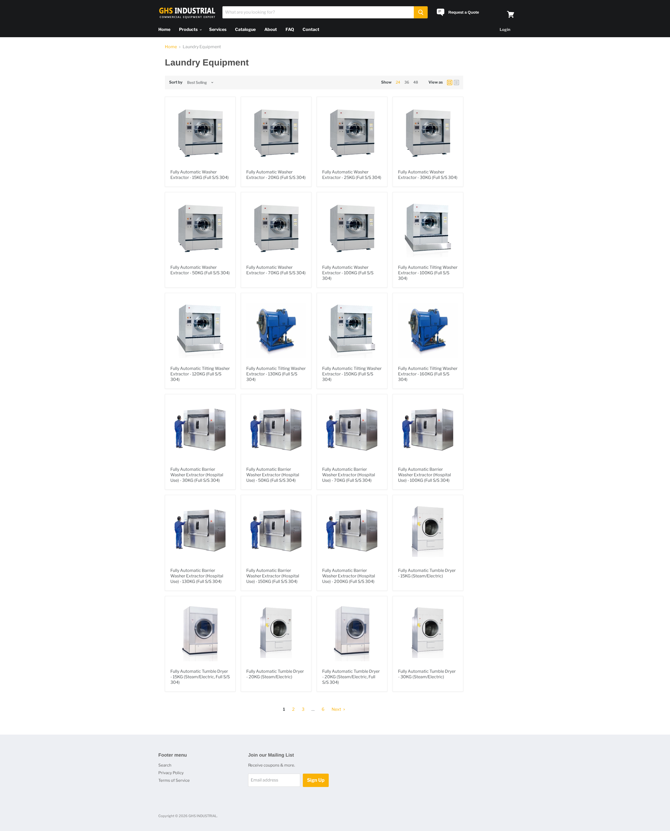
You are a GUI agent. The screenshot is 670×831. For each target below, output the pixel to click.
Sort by (175, 82)
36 (406, 82)
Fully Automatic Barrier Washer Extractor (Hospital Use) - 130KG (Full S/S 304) (196, 576)
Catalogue (245, 29)
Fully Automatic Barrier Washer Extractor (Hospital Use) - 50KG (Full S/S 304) (272, 475)
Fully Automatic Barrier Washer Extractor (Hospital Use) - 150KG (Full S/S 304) (272, 576)
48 (415, 82)
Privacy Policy (171, 772)
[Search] (421, 12)
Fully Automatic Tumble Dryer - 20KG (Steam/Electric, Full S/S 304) (351, 677)
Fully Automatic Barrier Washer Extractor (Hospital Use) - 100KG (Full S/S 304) (424, 475)
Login (505, 29)
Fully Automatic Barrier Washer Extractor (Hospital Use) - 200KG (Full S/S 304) (348, 576)
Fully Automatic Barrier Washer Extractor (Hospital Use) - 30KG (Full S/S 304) (196, 475)
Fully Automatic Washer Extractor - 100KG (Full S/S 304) (347, 273)
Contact (311, 29)
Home (164, 29)
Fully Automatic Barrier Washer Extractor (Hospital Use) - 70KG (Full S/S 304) (348, 475)
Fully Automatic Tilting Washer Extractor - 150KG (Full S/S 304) (352, 374)
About (270, 29)
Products (188, 29)
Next (337, 709)
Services (217, 29)
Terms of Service (174, 780)
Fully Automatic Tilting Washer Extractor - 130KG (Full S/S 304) (276, 374)
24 (398, 82)
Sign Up (316, 780)
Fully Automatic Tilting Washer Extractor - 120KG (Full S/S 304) (200, 374)
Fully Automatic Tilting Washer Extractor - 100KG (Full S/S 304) (427, 273)
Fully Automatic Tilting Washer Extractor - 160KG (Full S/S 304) (427, 374)
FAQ (290, 29)
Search (164, 765)
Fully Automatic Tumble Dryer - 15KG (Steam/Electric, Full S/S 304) (200, 677)
